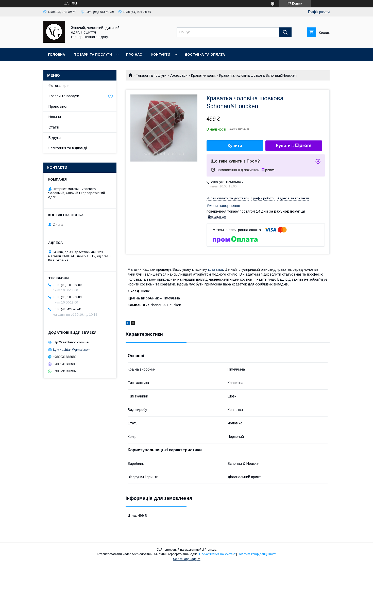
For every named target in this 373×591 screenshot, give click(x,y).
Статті (53, 127)
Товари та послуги (93, 54)
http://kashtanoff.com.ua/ (71, 342)
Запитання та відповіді (67, 148)
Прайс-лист (58, 106)
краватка (215, 269)
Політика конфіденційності (257, 554)
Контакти (160, 54)
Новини (54, 117)
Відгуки (54, 138)
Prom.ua (210, 549)
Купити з (285, 145)
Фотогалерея (59, 86)
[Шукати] (285, 32)
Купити (235, 145)
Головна (56, 54)
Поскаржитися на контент (217, 554)
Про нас (134, 54)
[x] (133, 324)
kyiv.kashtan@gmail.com (72, 350)
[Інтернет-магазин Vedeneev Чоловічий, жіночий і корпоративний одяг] (54, 41)
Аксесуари (179, 75)
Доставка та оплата (204, 54)
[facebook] (128, 324)
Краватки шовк (203, 75)
